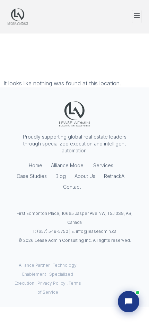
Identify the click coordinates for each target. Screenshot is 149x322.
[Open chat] (128, 301)
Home (35, 165)
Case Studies (32, 176)
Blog (60, 176)
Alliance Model (68, 165)
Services (103, 165)
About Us (84, 176)
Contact (72, 187)
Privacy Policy (51, 283)
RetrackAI (114, 176)
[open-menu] (137, 16)
